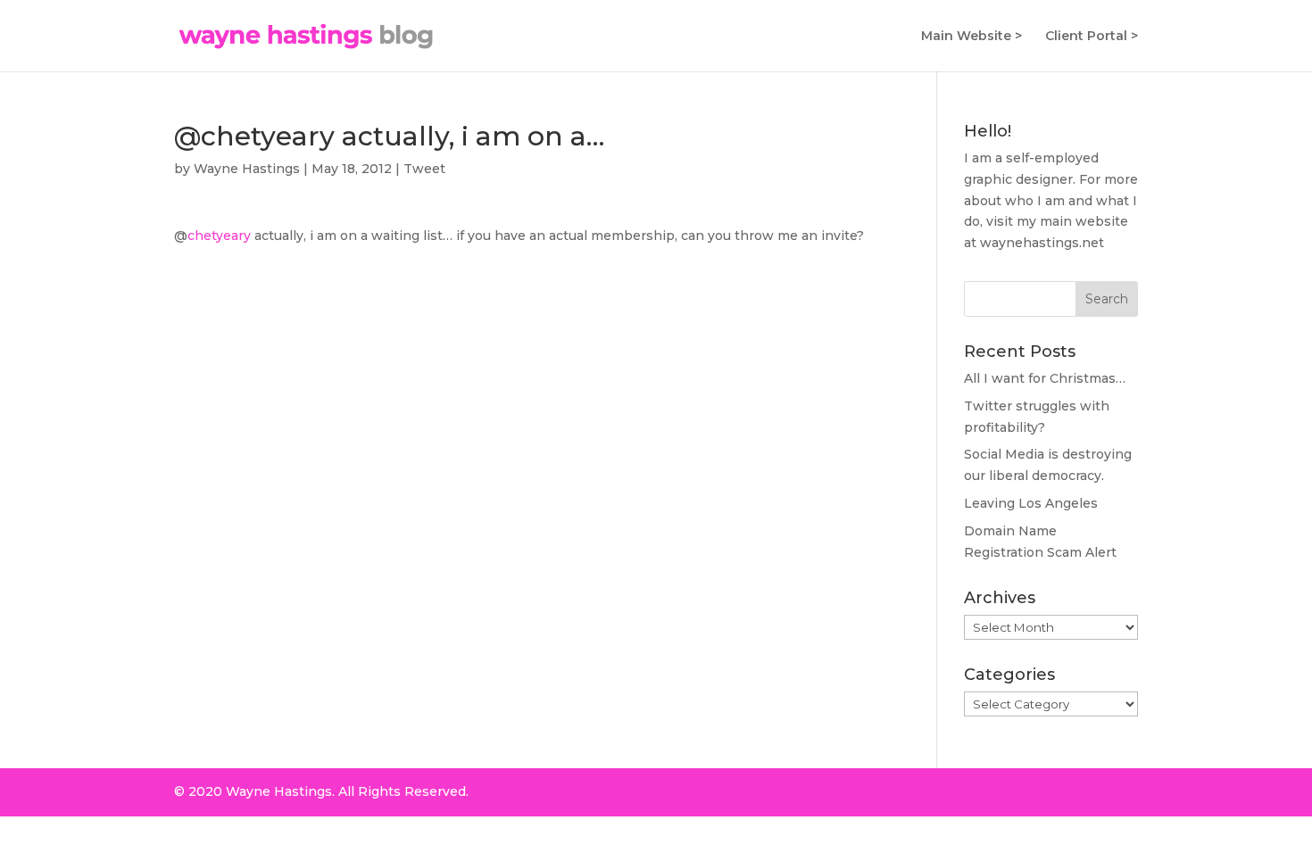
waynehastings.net (1042, 243)
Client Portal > (1091, 36)
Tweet (424, 169)
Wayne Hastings (247, 169)
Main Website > (971, 36)
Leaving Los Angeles (1031, 503)
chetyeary (219, 236)
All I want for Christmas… (1044, 378)
